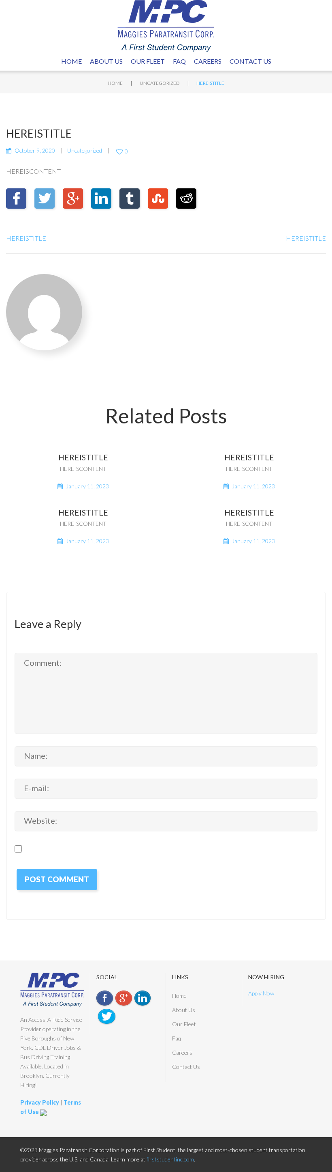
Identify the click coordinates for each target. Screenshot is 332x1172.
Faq (179, 61)
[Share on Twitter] (44, 198)
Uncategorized (159, 83)
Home (71, 61)
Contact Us (250, 61)
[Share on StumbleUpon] (158, 198)
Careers (207, 61)
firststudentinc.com (170, 1159)
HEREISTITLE (26, 238)
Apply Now (261, 993)
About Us (106, 61)
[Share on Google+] (73, 198)
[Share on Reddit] (186, 198)
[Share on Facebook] (16, 198)
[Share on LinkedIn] (101, 198)
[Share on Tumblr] (129, 198)
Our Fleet (148, 61)
